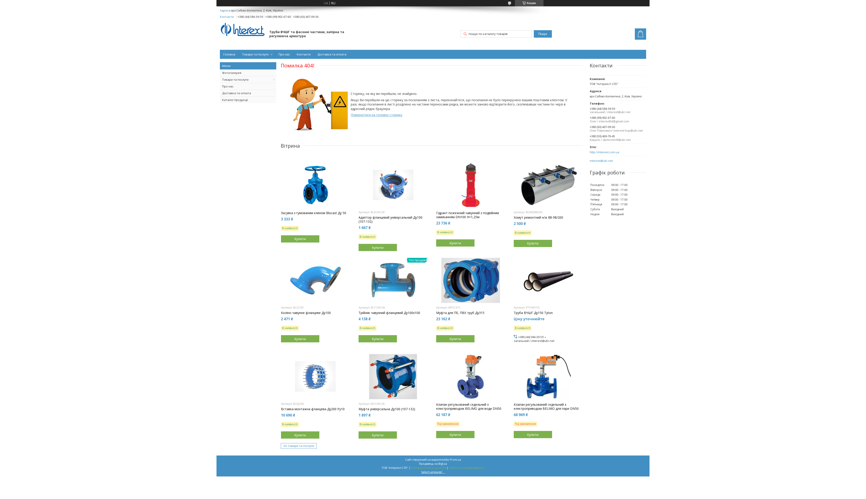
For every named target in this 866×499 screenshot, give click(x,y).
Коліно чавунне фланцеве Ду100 (306, 313)
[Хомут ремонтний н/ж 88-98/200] (548, 185)
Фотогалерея (231, 73)
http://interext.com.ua (604, 152)
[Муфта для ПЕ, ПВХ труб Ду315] (470, 280)
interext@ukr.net (601, 161)
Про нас (284, 54)
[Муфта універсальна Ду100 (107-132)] (393, 376)
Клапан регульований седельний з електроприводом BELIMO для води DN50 (468, 407)
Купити (300, 238)
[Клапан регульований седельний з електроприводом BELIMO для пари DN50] (548, 376)
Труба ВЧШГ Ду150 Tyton (533, 313)
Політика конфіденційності (467, 468)
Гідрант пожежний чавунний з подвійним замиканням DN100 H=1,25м (467, 215)
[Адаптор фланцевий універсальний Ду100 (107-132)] (393, 185)
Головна (229, 54)
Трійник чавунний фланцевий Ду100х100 (389, 313)
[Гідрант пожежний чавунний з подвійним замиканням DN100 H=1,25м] (470, 185)
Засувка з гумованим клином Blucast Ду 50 (313, 213)
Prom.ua (455, 460)
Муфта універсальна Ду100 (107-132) (387, 409)
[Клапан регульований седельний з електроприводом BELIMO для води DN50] (470, 376)
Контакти (304, 54)
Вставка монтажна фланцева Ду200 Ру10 (313, 409)
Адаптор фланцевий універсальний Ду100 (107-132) (390, 219)
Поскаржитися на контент (428, 468)
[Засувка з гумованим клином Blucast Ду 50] (315, 185)
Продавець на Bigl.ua (433, 464)
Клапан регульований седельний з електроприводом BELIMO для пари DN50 (546, 407)
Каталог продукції (235, 100)
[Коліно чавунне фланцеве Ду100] (315, 280)
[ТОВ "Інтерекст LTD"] (242, 30)
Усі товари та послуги (298, 446)
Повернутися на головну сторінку (376, 115)
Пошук (542, 34)
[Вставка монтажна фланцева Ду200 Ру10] (315, 376)
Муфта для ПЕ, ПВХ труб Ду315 (460, 313)
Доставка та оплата (332, 54)
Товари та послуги (255, 54)
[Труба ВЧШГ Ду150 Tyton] (548, 280)
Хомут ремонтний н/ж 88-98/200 (538, 217)
